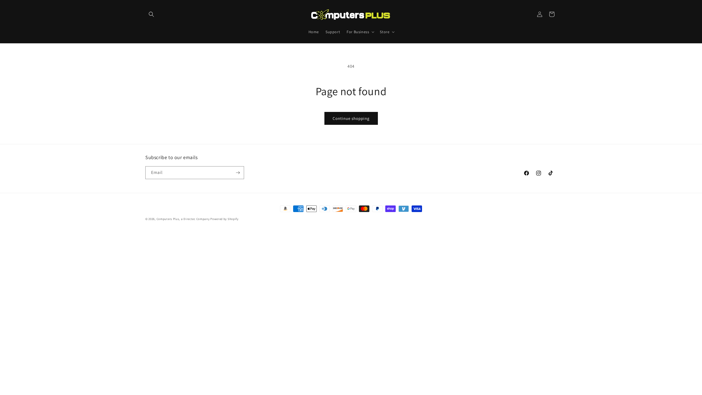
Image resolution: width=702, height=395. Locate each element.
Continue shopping (351, 118)
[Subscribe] (238, 172)
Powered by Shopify (224, 219)
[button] (151, 14)
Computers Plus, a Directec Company (183, 219)
